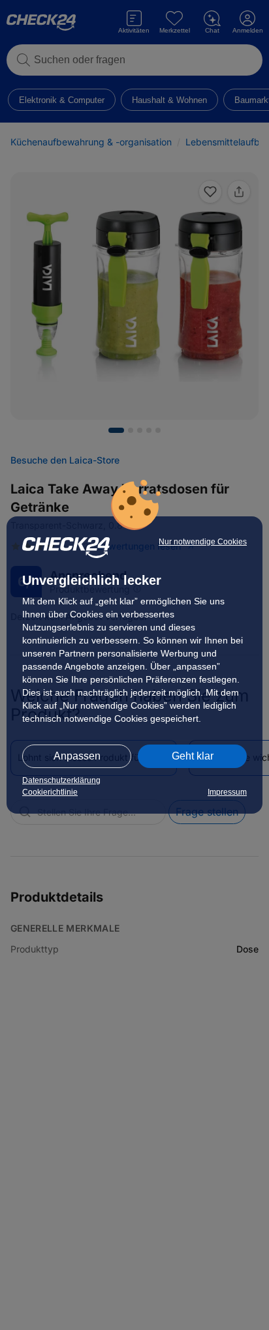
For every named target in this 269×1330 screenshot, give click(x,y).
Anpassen (77, 755)
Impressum (227, 792)
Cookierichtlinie (50, 792)
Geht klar (193, 755)
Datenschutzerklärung (61, 780)
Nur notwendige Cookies (203, 541)
